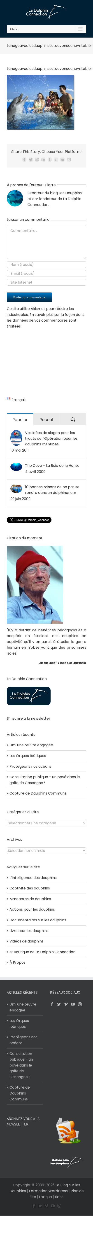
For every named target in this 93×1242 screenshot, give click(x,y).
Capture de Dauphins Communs (37, 793)
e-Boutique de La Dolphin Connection (42, 952)
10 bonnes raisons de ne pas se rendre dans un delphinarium (52, 489)
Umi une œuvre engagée (31, 745)
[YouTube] (73, 1004)
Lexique (45, 1196)
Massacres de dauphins (30, 899)
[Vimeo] (66, 1004)
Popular (20, 419)
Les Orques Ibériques (27, 755)
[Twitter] (59, 1004)
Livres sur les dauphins (29, 930)
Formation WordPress (48, 1191)
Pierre (50, 185)
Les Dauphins (70, 193)
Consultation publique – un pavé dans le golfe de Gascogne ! (21, 1065)
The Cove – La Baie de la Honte (52, 465)
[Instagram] (80, 1004)
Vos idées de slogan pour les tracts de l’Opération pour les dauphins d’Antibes (51, 438)
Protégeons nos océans (30, 766)
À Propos (17, 962)
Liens (59, 1196)
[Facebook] (52, 1004)
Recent (46, 419)
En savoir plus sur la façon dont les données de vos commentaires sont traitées (45, 320)
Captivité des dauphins (29, 888)
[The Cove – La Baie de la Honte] (16, 465)
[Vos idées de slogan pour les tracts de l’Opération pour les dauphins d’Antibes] (16, 432)
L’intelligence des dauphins (33, 877)
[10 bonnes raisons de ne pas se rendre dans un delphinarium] (16, 487)
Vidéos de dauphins (26, 941)
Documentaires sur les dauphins (37, 920)
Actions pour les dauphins (32, 909)
